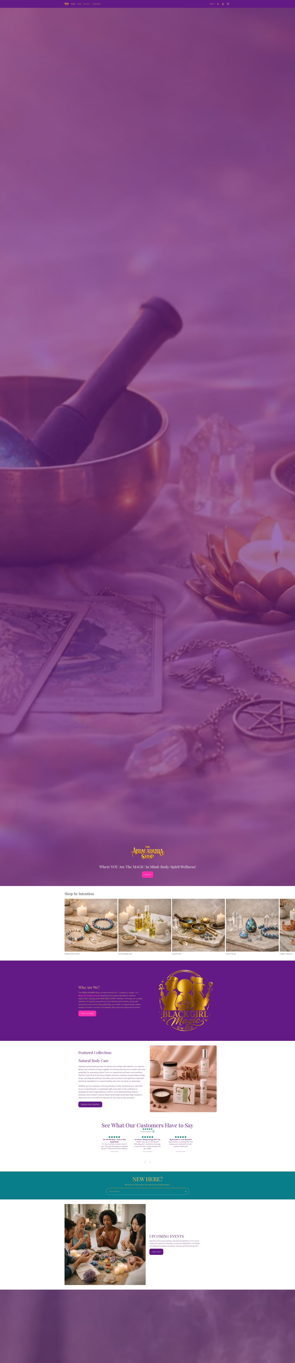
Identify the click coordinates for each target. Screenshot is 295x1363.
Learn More (156, 1252)
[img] (147, 1129)
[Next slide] (227, 926)
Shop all (147, 874)
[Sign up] (185, 1191)
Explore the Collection (90, 1104)
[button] (145, 1162)
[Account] (222, 3)
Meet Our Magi (87, 1013)
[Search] (218, 3)
